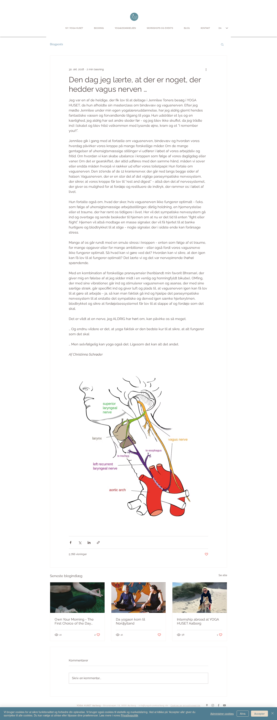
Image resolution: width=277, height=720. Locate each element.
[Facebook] (218, 705)
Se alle (223, 575)
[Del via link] (98, 542)
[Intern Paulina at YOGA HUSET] (199, 597)
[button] (222, 44)
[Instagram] (212, 705)
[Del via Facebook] (70, 542)
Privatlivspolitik (129, 715)
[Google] (207, 705)
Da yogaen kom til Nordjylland (130, 621)
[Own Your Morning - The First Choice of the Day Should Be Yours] (77, 597)
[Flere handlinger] (206, 69)
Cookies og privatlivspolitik (185, 706)
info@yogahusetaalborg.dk (153, 706)
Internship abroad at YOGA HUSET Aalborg (198, 621)
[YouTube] (224, 705)
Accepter (259, 713)
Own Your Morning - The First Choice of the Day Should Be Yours (74, 621)
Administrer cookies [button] (222, 713)
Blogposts (56, 44)
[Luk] (272, 713)
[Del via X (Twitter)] (80, 542)
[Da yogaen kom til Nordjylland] (138, 597)
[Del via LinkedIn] (89, 542)
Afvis (243, 713)
